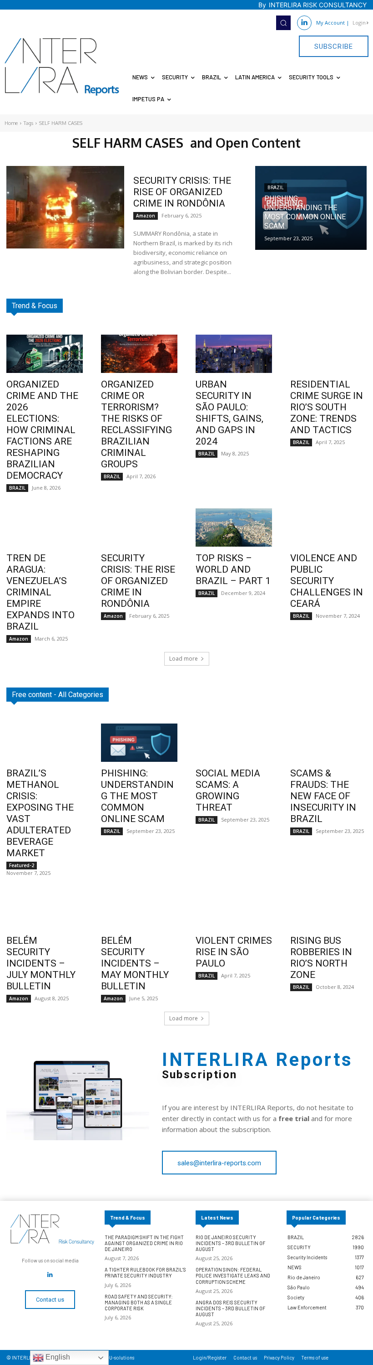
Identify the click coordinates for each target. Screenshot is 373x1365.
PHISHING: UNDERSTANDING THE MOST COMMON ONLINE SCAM (137, 796)
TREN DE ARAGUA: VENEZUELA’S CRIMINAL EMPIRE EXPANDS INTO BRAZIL (40, 592)
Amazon (145, 215)
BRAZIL (275, 187)
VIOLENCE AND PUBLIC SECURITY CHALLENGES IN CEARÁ (326, 581)
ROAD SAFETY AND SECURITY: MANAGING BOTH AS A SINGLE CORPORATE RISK (139, 1302)
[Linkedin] (304, 23)
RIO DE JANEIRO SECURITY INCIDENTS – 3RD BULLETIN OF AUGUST (230, 1243)
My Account (330, 22)
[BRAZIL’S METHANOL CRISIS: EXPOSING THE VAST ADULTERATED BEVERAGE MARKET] (44, 743)
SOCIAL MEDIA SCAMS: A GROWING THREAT (228, 790)
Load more (183, 658)
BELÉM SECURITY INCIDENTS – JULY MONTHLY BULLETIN (41, 963)
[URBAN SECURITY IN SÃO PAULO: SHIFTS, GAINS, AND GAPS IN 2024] (234, 354)
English (57, 1357)
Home (11, 123)
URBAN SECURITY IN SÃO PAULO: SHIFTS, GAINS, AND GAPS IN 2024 (229, 413)
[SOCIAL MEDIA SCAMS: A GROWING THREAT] (234, 743)
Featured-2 (21, 865)
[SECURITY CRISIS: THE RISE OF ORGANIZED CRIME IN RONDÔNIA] (65, 207)
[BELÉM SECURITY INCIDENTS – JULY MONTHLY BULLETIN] (44, 910)
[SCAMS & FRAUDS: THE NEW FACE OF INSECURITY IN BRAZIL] (328, 743)
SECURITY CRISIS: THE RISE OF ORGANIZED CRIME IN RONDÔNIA (182, 192)
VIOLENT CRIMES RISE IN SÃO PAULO (234, 952)
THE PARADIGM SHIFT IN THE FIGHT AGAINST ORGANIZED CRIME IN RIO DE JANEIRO (144, 1243)
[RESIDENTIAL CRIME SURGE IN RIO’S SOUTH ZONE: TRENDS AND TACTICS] (328, 354)
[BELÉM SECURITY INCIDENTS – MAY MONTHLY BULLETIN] (139, 910)
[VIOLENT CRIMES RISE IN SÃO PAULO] (234, 910)
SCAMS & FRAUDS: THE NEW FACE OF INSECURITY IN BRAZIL (323, 796)
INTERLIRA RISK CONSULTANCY (318, 5)
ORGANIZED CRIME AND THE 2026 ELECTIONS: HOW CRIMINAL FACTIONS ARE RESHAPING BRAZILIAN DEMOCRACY (42, 430)
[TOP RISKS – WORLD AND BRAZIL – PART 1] (234, 527)
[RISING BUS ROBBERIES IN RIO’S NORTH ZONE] (328, 910)
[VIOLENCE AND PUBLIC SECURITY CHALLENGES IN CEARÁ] (328, 527)
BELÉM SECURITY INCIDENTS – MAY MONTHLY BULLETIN (135, 963)
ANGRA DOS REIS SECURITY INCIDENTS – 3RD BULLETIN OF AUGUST (230, 1308)
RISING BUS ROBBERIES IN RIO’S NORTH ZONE (321, 957)
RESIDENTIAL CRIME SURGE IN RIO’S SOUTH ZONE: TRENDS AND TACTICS (326, 407)
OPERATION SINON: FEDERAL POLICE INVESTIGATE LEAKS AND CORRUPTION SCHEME (233, 1275)
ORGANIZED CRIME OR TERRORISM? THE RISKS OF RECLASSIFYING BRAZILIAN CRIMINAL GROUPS (136, 424)
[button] (283, 23)
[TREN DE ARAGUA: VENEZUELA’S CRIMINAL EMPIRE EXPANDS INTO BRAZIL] (44, 527)
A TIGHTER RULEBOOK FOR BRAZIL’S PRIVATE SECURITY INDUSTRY (145, 1272)
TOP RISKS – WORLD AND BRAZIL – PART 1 (233, 569)
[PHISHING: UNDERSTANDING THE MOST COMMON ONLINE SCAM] (311, 208)
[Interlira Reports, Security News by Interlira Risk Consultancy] (62, 67)
